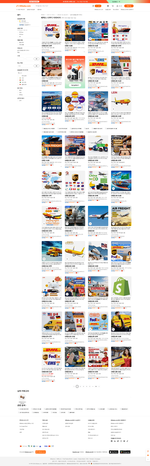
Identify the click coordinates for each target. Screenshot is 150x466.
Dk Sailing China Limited (70, 49)
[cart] (113, 6)
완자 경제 (63, 412)
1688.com (59, 459)
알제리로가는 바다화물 (76, 128)
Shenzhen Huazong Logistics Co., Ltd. (74, 234)
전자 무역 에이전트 (63, 128)
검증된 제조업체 (69, 423)
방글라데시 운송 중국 (92, 132)
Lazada (75, 459)
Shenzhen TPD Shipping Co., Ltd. (96, 51)
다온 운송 (55, 412)
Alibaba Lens (28, 452)
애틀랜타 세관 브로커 (97, 128)
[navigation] (28, 200)
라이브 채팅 (91, 426)
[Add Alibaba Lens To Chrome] (40, 452)
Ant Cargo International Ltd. (117, 236)
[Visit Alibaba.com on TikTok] (127, 441)
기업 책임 (22, 429)
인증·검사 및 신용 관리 (62, 14)
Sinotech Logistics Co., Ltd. (48, 123)
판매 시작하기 (114, 426)
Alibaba (43, 14)
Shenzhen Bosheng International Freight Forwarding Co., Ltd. (121, 165)
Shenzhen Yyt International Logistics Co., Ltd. (52, 201)
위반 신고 (90, 438)
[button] (93, 6)
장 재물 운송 (36, 412)
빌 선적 (87, 128)
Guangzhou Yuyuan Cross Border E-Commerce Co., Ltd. (98, 199)
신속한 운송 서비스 (113, 409)
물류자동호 (72, 412)
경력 (21, 432)
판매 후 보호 (45, 432)
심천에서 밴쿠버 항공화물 (51, 409)
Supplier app (76, 452)
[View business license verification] (89, 463)
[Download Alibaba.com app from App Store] (113, 452)
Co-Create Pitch (24, 426)
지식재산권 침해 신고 (93, 435)
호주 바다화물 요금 (91, 409)
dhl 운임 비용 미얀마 (24, 409)
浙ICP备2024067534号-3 (115, 463)
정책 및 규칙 (45, 438)
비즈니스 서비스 (51, 14)
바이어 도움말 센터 (92, 423)
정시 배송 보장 (45, 429)
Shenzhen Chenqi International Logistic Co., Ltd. (75, 119)
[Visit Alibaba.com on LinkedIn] (115, 441)
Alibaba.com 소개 (24, 420)
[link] (148, 451)
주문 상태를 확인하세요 (116, 429)
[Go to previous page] (74, 386)
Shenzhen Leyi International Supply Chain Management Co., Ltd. (121, 121)
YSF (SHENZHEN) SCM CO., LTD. (118, 201)
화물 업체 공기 (125, 409)
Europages (97, 459)
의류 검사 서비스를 (37, 409)
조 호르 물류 (102, 409)
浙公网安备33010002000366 (100, 463)
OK (36, 58)
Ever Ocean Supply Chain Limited (73, 165)
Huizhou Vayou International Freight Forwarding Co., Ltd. (121, 86)
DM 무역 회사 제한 (62, 132)
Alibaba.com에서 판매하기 (117, 423)
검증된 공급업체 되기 (116, 432)
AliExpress (52, 459)
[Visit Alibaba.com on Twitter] (118, 441)
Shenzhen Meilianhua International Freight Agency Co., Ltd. (52, 51)
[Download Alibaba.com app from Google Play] (125, 452)
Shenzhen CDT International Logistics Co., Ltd (121, 51)
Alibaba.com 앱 (89, 452)
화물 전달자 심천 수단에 (49, 132)
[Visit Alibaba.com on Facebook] (112, 441)
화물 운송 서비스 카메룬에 (49, 128)
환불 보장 (44, 426)
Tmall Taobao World (67, 459)
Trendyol (92, 459)
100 (96, 386)
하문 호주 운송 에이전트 (66, 409)
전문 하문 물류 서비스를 (112, 128)
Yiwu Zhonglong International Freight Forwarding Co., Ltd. (98, 234)
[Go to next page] (99, 386)
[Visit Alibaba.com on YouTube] (124, 441)
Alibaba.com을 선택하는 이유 (27, 423)
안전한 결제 (45, 423)
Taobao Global (81, 459)
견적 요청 (67, 426)
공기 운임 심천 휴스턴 (24, 412)
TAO (87, 459)
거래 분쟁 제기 (91, 429)
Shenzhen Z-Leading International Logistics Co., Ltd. (98, 86)
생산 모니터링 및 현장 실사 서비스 (50, 435)
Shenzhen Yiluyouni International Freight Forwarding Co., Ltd (52, 269)
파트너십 (113, 435)
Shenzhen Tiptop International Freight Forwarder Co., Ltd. (98, 121)
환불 (89, 432)
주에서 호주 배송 (78, 409)
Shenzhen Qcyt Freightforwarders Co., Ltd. (75, 201)
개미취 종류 (45, 412)
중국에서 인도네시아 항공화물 (77, 132)
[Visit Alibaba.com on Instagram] (121, 441)
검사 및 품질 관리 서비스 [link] (76, 14)
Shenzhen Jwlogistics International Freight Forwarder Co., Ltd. (52, 84)
